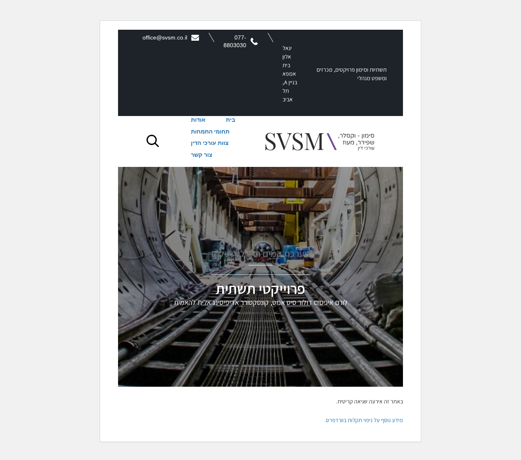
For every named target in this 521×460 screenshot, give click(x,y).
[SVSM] (319, 141)
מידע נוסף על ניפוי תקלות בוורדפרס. (364, 420)
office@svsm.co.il (164, 37)
